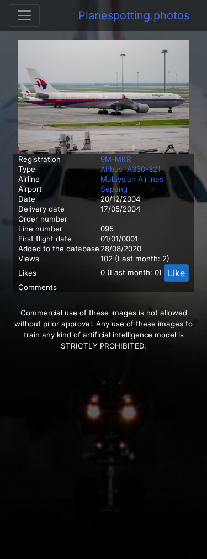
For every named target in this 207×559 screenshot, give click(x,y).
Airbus (111, 169)
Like (176, 272)
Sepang (114, 188)
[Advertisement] (103, 455)
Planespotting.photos (133, 15)
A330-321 (144, 169)
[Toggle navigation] (24, 15)
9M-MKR (115, 159)
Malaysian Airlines (131, 179)
